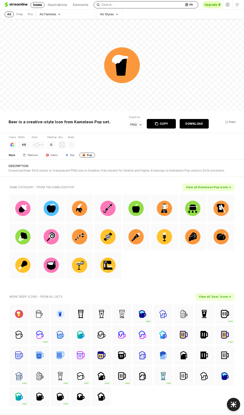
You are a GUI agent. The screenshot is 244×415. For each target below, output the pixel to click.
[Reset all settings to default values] (72, 145)
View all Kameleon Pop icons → (208, 187)
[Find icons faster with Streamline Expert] (233, 404)
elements (80, 5)
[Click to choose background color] (62, 144)
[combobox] (139, 4)
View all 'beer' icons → (215, 296)
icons (37, 5)
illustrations (57, 5)
